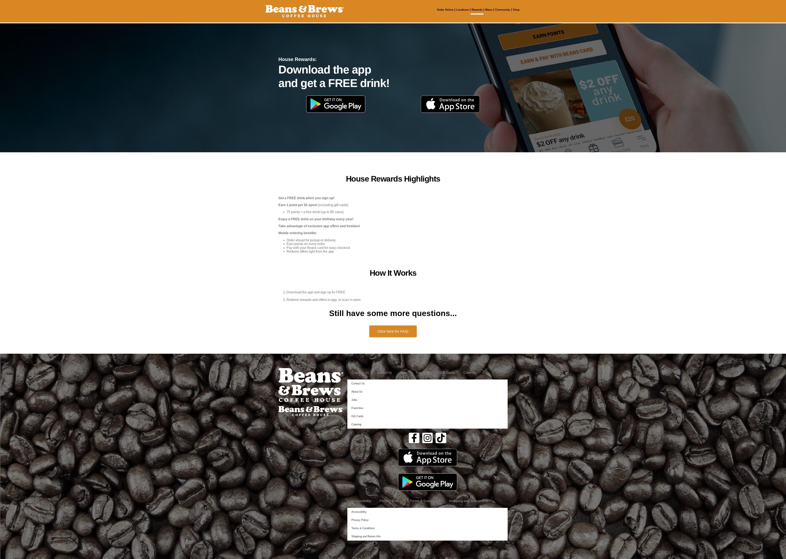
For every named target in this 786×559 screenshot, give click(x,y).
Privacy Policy (390, 501)
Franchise (423, 372)
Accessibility (361, 501)
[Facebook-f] (414, 438)
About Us (384, 372)
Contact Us (360, 372)
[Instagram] (427, 438)
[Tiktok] (441, 438)
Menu (488, 9)
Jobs (404, 372)
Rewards (477, 9)
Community (502, 9)
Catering (470, 372)
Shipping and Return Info (468, 501)
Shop (516, 9)
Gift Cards (447, 372)
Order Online (445, 9)
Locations (462, 9)
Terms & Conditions (425, 501)
